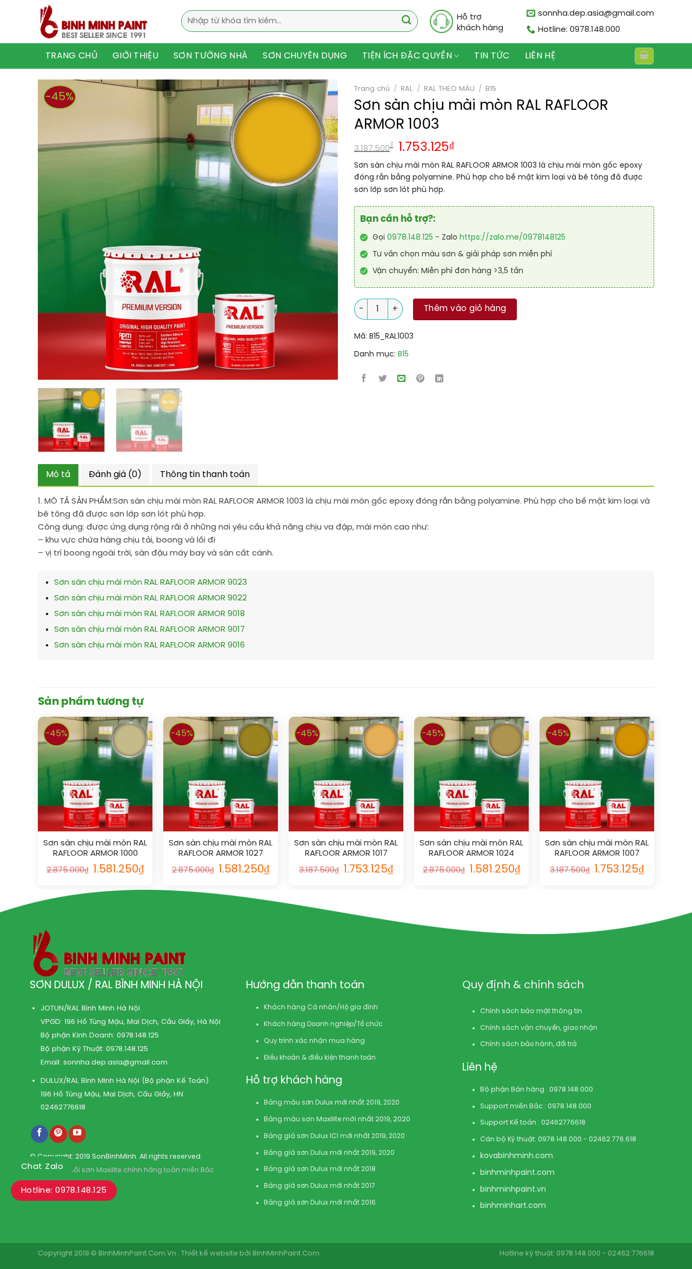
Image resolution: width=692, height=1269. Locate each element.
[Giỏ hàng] (644, 56)
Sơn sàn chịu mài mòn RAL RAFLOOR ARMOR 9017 (149, 629)
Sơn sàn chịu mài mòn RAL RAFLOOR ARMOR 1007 (597, 848)
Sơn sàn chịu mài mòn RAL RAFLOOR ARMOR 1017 (346, 848)
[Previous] (39, 230)
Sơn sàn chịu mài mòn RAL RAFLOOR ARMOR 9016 (149, 645)
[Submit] (406, 21)
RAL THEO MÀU (449, 88)
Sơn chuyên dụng (305, 56)
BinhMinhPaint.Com (286, 1253)
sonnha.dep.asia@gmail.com (115, 1062)
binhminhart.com (513, 1206)
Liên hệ (540, 56)
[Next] (297, 230)
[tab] (58, 475)
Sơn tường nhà (211, 56)
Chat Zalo (42, 1166)
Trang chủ (71, 56)
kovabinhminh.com (516, 1156)
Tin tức (491, 56)
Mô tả (58, 474)
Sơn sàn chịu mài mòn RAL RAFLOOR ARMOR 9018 (149, 614)
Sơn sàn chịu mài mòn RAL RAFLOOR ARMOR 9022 (150, 598)
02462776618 (63, 1107)
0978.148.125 (410, 238)
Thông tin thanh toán (205, 474)
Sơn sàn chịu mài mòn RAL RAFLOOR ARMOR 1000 (95, 848)
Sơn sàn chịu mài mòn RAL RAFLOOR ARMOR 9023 (150, 582)
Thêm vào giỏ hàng (465, 309)
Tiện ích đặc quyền (407, 56)
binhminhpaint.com (517, 1173)
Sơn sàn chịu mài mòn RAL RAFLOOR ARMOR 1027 (220, 848)
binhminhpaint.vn (513, 1190)
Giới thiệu (135, 56)
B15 (490, 88)
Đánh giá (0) (115, 474)
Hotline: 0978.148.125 (64, 1190)
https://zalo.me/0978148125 (512, 238)
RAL (407, 88)
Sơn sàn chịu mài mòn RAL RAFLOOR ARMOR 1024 (471, 848)
